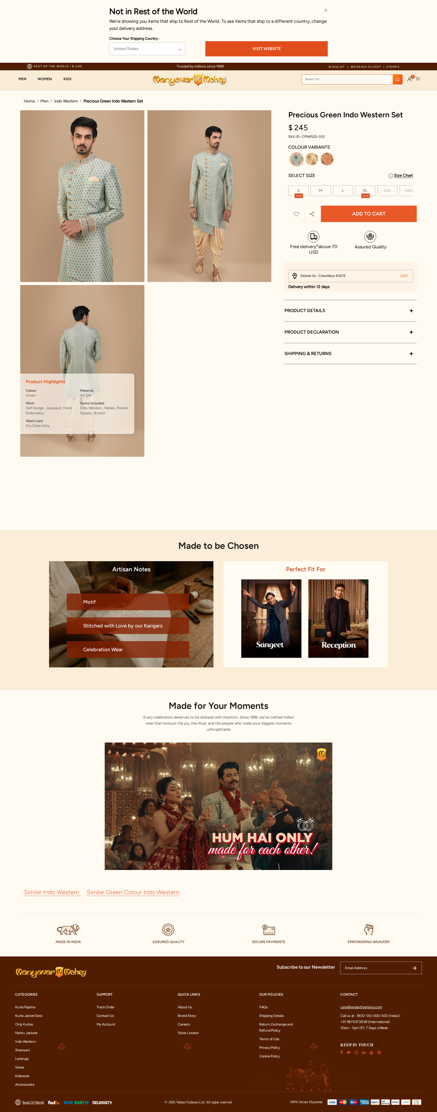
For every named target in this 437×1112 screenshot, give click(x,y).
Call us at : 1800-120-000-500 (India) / (370, 1016)
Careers (184, 1024)
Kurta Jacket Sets (28, 1016)
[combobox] (352, 79)
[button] (25, 79)
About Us (185, 1007)
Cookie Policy (269, 1056)
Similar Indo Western (52, 892)
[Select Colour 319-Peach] (328, 160)
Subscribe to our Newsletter (306, 967)
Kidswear (22, 1076)
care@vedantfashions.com (361, 1007)
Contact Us (105, 1016)
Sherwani (22, 1050)
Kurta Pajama (25, 1007)
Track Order (106, 1007)
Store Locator (188, 1033)
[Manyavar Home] (189, 79)
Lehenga (22, 1059)
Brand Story (187, 1016)
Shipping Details (271, 1016)
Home (29, 101)
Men (44, 101)
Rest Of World (33, 1102)
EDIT (404, 276)
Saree (19, 1067)
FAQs (263, 1007)
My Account (106, 1024)
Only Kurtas (24, 1024)
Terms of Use (269, 1039)
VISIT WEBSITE (266, 48)
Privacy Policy (269, 1047)
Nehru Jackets (26, 1033)
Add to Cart (368, 214)
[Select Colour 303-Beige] (312, 160)
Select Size (301, 175)
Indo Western (66, 101)
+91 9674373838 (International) (365, 1022)
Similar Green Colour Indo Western (133, 892)
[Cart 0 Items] (417, 78)
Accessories (24, 1084)
